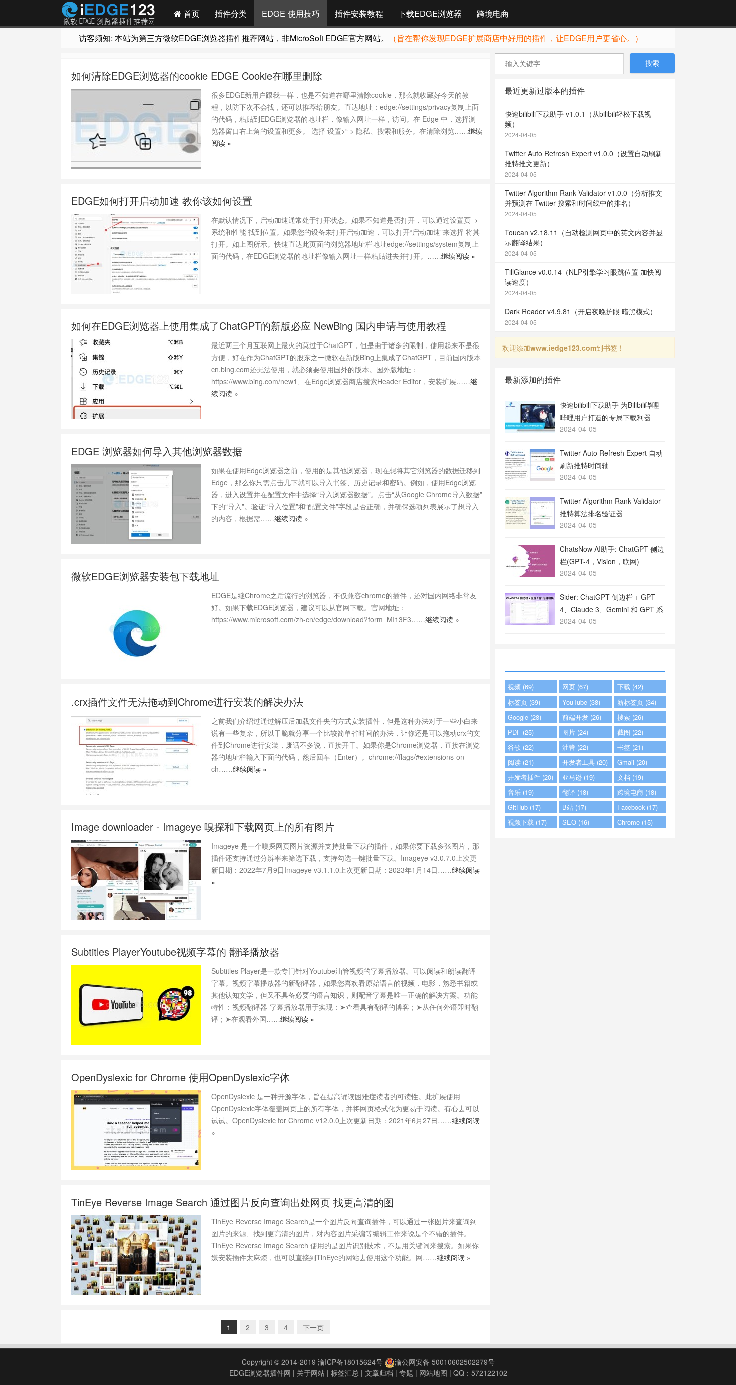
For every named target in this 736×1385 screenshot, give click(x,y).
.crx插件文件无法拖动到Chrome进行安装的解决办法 (187, 701)
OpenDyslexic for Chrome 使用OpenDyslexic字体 (180, 1077)
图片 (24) (575, 732)
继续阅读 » (458, 256)
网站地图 (433, 1373)
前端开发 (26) (581, 717)
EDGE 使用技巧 (291, 13)
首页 (190, 13)
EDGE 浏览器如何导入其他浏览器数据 (156, 451)
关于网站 (311, 1373)
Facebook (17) (637, 807)
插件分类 (231, 13)
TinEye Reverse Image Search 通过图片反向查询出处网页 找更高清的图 (232, 1202)
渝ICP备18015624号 (350, 1362)
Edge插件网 (108, 15)
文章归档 (379, 1373)
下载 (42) (630, 686)
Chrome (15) (635, 822)
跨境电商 (493, 13)
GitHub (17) (524, 807)
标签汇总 (345, 1373)
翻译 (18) (575, 792)
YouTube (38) (581, 702)
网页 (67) (575, 686)
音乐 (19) (521, 792)
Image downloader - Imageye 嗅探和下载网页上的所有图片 (202, 826)
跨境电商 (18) (636, 792)
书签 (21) (630, 747)
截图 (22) (630, 732)
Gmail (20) (632, 762)
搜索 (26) (630, 717)
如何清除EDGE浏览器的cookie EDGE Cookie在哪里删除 (196, 75)
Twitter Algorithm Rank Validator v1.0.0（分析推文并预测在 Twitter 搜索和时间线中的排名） (583, 203)
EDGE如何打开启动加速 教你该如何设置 (161, 200)
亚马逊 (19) (578, 777)
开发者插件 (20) (530, 777)
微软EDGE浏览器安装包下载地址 (145, 576)
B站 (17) (574, 807)
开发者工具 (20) (585, 762)
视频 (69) (521, 686)
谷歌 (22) (521, 747)
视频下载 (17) (527, 822)
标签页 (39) (524, 702)
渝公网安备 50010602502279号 (445, 1362)
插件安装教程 (359, 13)
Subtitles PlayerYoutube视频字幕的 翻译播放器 (175, 951)
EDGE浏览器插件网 (260, 1373)
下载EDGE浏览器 (430, 13)
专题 (406, 1373)
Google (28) (524, 717)
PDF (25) (521, 732)
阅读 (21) (521, 762)
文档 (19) (630, 777)
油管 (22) (575, 747)
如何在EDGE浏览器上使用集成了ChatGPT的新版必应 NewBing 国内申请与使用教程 (258, 325)
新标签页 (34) (636, 702)
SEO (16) (575, 822)
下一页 (313, 1327)
